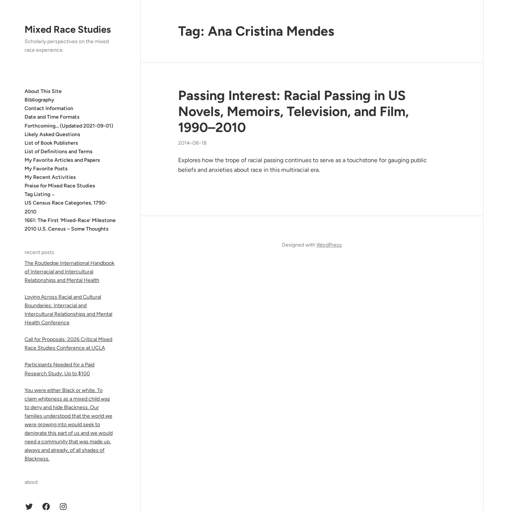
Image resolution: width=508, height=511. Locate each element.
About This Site (43, 91)
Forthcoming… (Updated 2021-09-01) (69, 126)
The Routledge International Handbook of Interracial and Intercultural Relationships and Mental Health (70, 271)
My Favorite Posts (46, 168)
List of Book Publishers (51, 143)
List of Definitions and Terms (59, 151)
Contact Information (49, 108)
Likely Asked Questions (52, 134)
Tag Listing (37, 194)
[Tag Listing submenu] (53, 194)
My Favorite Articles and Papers (62, 160)
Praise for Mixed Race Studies (60, 186)
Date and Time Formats (52, 117)
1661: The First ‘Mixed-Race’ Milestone (70, 220)
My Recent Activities (50, 177)
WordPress (329, 245)
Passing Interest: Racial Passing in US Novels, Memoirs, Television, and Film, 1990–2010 (293, 111)
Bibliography (39, 100)
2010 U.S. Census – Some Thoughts (67, 229)
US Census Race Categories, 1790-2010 (66, 207)
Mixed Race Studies (68, 29)
